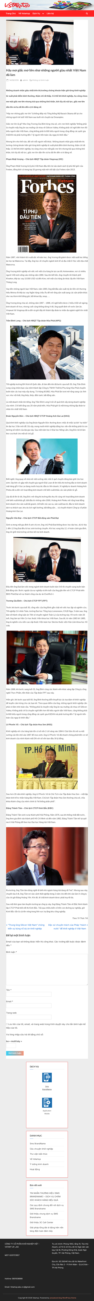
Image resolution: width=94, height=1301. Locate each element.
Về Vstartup (24, 13)
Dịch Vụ (36, 13)
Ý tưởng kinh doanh (39, 1164)
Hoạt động (35, 1169)
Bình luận (11, 952)
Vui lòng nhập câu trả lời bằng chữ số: (24, 1034)
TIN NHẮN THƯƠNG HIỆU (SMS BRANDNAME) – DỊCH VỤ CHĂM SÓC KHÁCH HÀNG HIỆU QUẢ (45, 1196)
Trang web (11, 1013)
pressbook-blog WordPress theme (63, 1298)
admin (25, 80)
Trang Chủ (11, 13)
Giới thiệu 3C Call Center (41, 1222)
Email (9, 1001)
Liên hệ (50, 13)
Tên (9, 990)
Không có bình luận (40, 80)
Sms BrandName (47, 1087)
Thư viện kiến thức (38, 1154)
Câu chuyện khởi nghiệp (41, 1149)
